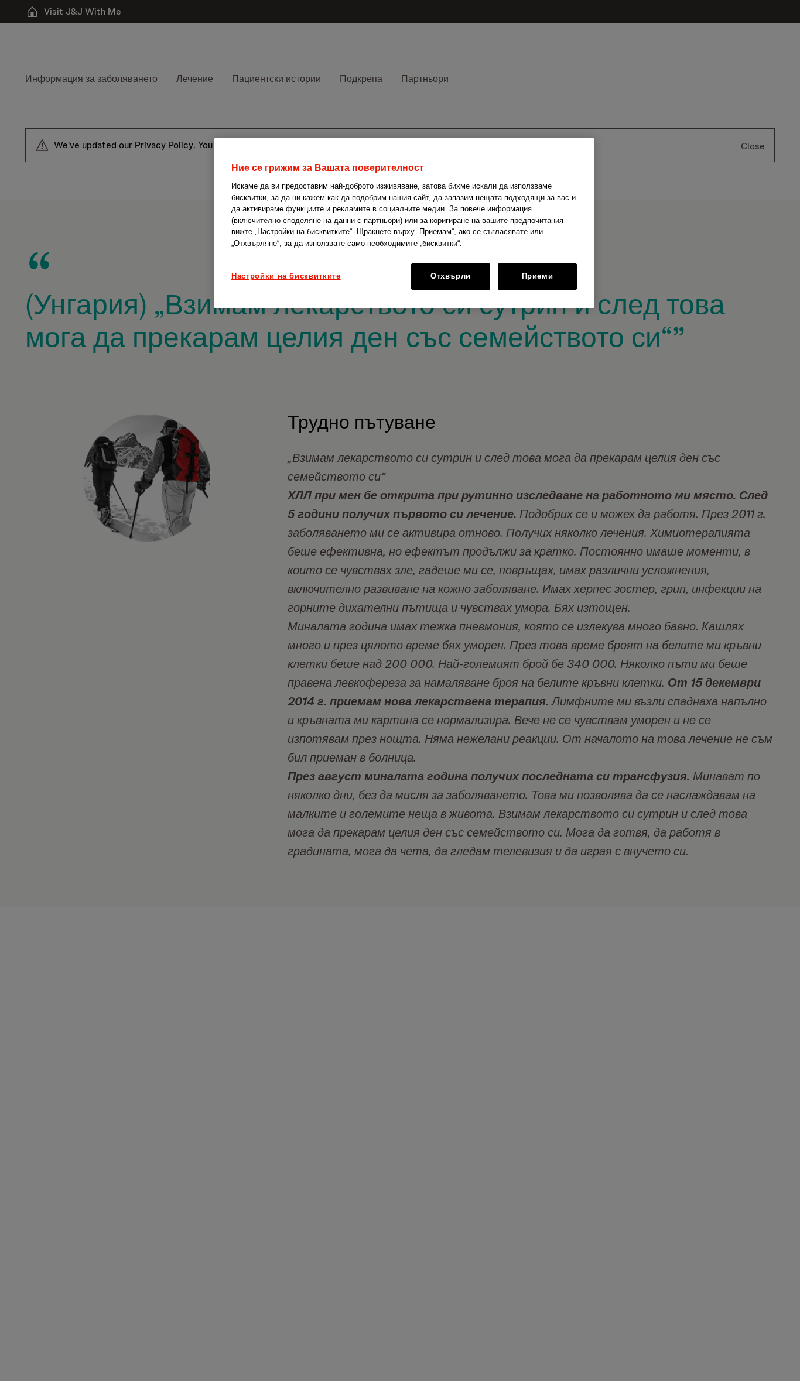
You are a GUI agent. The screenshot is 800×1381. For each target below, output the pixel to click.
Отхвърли (450, 276)
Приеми (537, 276)
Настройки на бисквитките (286, 276)
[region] (404, 223)
